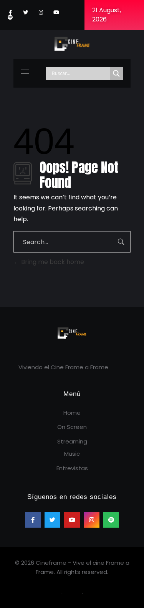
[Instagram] (40, 12)
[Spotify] (10, 17)
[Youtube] (56, 12)
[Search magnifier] (116, 73)
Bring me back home (52, 262)
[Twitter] (25, 12)
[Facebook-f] (10, 12)
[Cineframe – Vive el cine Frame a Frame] (72, 43)
